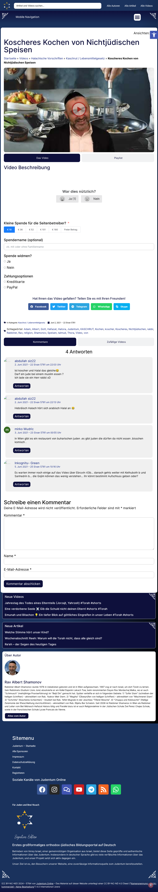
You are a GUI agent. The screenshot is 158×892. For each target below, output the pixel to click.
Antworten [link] (22, 385)
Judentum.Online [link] (44, 883)
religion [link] (28, 332)
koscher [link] (109, 329)
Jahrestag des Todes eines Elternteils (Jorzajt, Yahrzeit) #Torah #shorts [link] (53, 603)
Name (10, 556)
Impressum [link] (18, 756)
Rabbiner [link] (12, 332)
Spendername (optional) (23, 240)
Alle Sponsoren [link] (20, 751)
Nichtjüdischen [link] (137, 329)
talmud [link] (62, 332)
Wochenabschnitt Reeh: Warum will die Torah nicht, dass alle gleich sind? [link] (53, 638)
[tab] (42, 158)
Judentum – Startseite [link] (23, 745)
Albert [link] (35, 329)
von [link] (86, 332)
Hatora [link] (62, 329)
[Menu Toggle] (137, 17)
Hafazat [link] (52, 329)
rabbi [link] (150, 329)
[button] (79, 110)
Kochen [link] (99, 329)
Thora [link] (70, 332)
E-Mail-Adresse (17, 569)
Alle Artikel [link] (130, 5)
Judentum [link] (73, 329)
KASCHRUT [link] (87, 329)
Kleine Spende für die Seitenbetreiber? (35, 223)
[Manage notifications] (150, 885)
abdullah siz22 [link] (25, 361)
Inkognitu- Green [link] (27, 463)
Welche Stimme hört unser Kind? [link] (27, 632)
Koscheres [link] (121, 329)
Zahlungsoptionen (18, 276)
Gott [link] (43, 329)
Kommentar (14, 515)
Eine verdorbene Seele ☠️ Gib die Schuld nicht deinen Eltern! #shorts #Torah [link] (56, 608)
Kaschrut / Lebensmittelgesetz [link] (85, 58)
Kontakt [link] (16, 767)
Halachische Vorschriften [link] (47, 58)
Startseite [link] (10, 58)
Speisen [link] (52, 332)
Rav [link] (20, 332)
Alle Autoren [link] (113, 5)
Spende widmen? (18, 256)
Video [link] (79, 332)
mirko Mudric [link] (24, 429)
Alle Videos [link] (147, 5)
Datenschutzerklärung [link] (23, 762)
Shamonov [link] (40, 332)
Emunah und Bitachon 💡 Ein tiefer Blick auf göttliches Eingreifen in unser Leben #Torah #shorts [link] (69, 614)
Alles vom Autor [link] (17, 715)
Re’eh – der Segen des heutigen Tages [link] (30, 644)
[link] (154, 35)
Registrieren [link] (18, 772)
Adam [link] (27, 329)
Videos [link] (23, 58)
